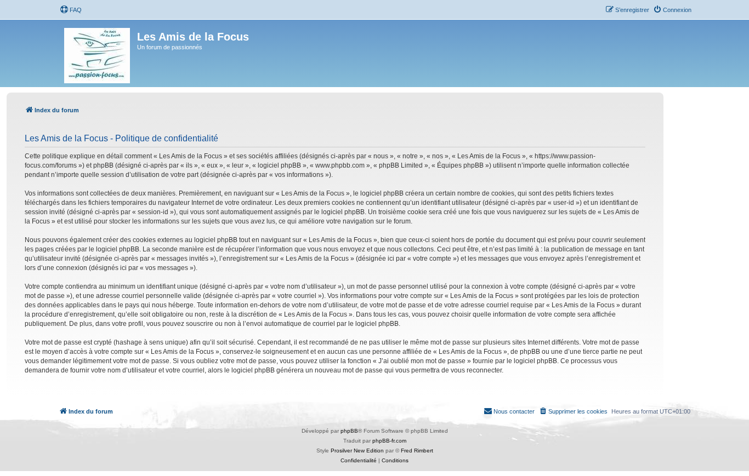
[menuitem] (71, 9)
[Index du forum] (98, 53)
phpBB (349, 431)
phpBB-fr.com (389, 441)
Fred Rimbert (417, 451)
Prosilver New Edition (357, 451)
